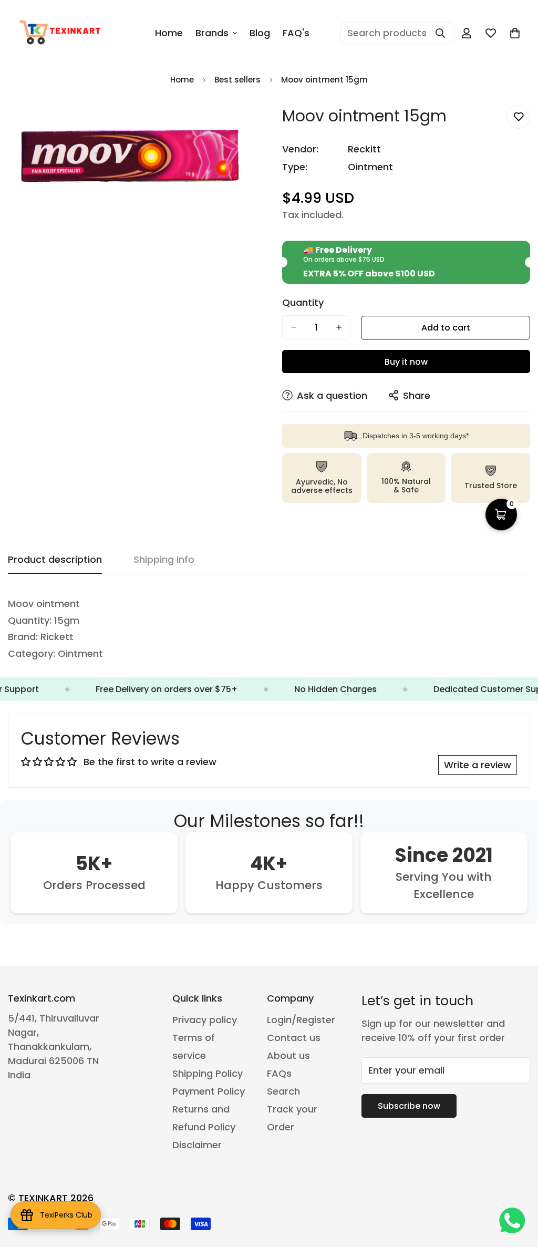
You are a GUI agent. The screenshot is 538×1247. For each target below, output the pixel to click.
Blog (260, 32)
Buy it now (406, 362)
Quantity (303, 302)
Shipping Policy (207, 1073)
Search (283, 1091)
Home (169, 32)
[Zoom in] (246, 125)
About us (288, 1055)
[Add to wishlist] (518, 117)
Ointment (370, 166)
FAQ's (296, 32)
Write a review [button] (477, 764)
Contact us (293, 1037)
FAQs (279, 1073)
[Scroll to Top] (517, 1190)
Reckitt (364, 149)
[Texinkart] (62, 33)
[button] (515, 33)
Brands (212, 32)
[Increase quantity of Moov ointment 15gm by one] (339, 327)
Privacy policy (204, 1019)
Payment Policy (208, 1091)
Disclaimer (197, 1144)
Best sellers (237, 79)
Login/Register (301, 1019)
